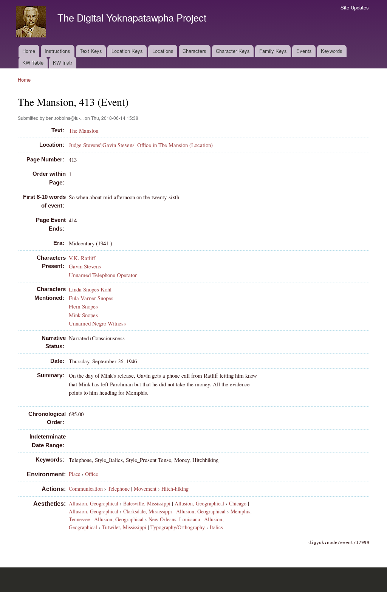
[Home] (32, 22)
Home (28, 50)
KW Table (32, 62)
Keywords (331, 50)
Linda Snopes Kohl (90, 289)
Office (91, 473)
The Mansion (83, 130)
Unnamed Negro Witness (97, 323)
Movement (145, 488)
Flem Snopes (83, 306)
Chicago (237, 503)
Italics (216, 527)
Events (304, 50)
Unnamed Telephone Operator (103, 275)
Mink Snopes (83, 315)
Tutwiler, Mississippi (124, 527)
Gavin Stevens (85, 266)
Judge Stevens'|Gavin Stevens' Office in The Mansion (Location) (141, 145)
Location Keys (127, 50)
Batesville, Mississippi (146, 503)
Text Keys (91, 50)
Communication (86, 488)
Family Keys (273, 50)
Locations (162, 50)
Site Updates (355, 7)
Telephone (119, 488)
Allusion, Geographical (93, 503)
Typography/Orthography (177, 527)
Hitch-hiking (175, 488)
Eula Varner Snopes (91, 298)
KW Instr (62, 62)
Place (74, 473)
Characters (194, 50)
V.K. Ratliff (82, 258)
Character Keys (233, 50)
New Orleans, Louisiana (174, 519)
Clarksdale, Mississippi (147, 511)
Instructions (57, 50)
